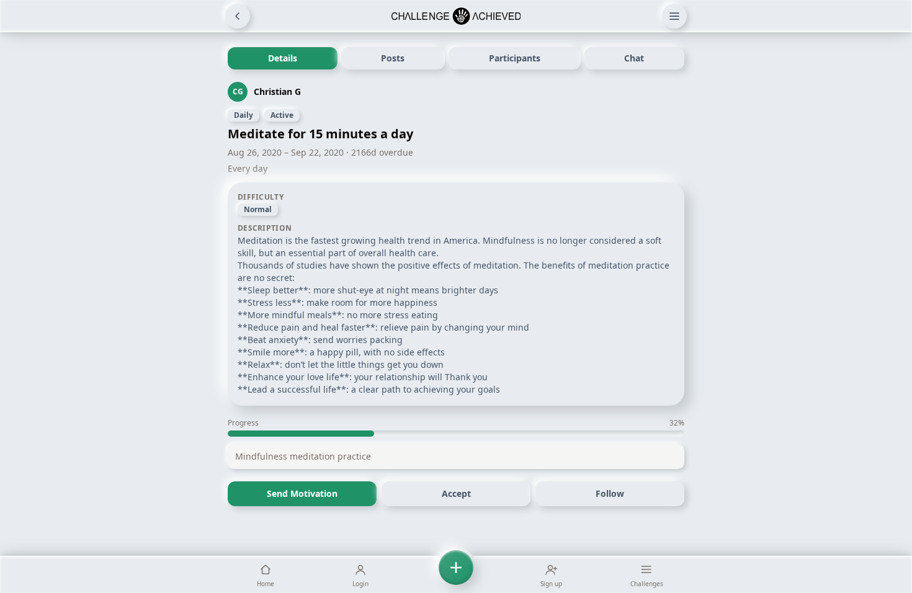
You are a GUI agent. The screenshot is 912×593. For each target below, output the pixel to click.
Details (282, 58)
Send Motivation (302, 493)
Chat (634, 58)
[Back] (237, 16)
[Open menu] (674, 16)
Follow (610, 493)
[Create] (456, 574)
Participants (514, 58)
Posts (393, 58)
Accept (456, 493)
